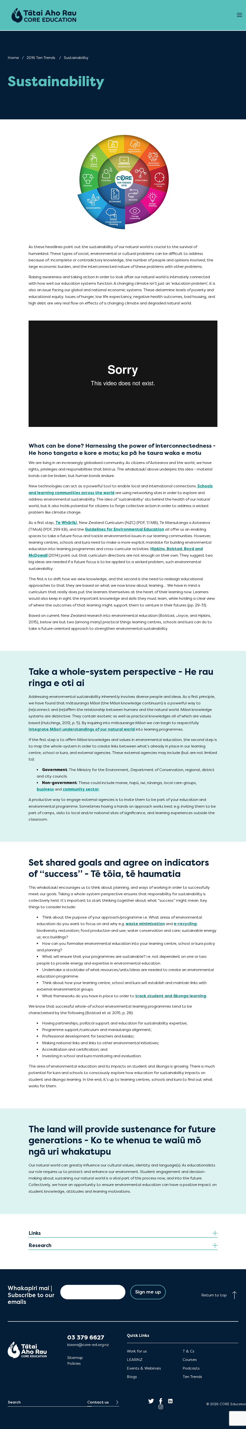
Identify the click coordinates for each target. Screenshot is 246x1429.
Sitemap (75, 1357)
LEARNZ (134, 1359)
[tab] (123, 1233)
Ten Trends (192, 1376)
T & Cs (188, 1351)
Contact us (98, 1402)
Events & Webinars (144, 1368)
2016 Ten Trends (41, 57)
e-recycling (185, 923)
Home (13, 57)
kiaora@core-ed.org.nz (88, 1344)
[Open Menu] (239, 15)
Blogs (132, 1376)
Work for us (137, 1351)
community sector (81, 789)
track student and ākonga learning (170, 996)
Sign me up (148, 1292)
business (45, 789)
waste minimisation (145, 923)
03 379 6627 (85, 1337)
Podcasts (191, 1368)
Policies (74, 1363)
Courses (190, 1359)
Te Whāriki (66, 522)
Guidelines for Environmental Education (124, 529)
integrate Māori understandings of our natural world (82, 729)
